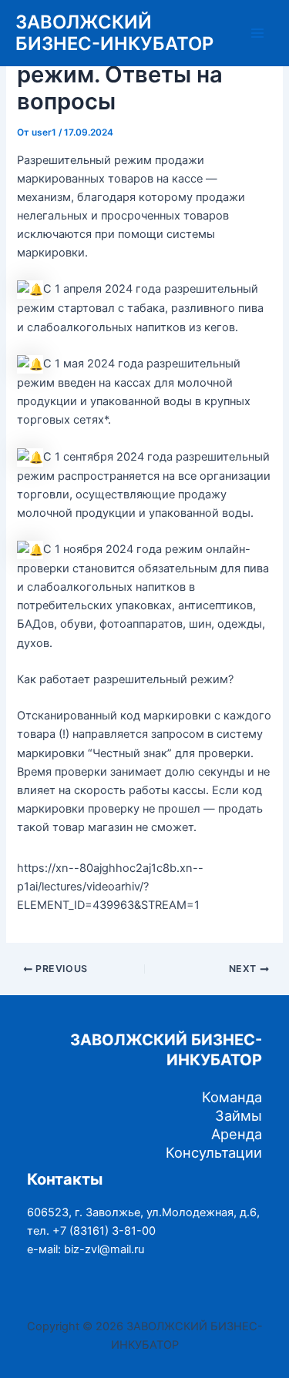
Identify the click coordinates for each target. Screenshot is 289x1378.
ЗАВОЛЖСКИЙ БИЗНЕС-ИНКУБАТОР (114, 33)
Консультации (214, 1152)
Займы (238, 1115)
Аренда (236, 1133)
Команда (232, 1096)
